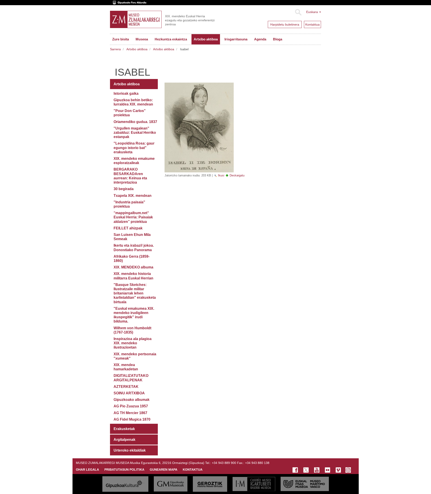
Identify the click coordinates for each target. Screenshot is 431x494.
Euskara (312, 12)
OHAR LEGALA (87, 469)
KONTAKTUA (192, 469)
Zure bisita (120, 39)
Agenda (260, 39)
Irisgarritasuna (235, 39)
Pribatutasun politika (124, 469)
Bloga (277, 39)
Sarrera (115, 49)
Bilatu (298, 12)
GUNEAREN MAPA (163, 469)
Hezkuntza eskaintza (171, 39)
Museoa (142, 39)
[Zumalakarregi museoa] (136, 19)
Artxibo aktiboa (206, 39)
